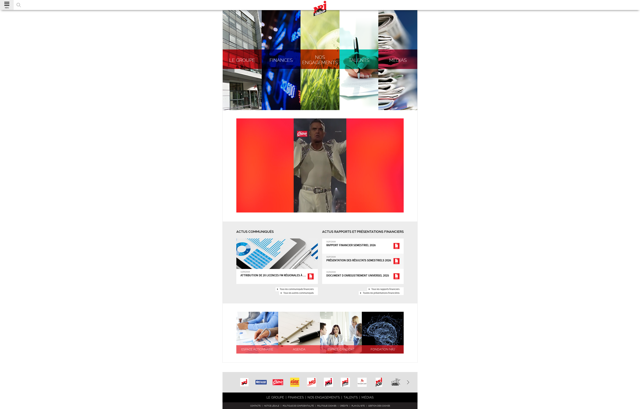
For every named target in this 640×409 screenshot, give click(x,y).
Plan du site (358, 406)
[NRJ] (244, 381)
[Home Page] (320, 5)
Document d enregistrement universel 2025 (357, 276)
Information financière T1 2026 (262, 275)
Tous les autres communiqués (298, 293)
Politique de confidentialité (298, 406)
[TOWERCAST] (362, 382)
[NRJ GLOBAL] (328, 382)
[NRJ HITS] (312, 382)
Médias (368, 397)
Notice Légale (271, 406)
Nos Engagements (324, 397)
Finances (296, 397)
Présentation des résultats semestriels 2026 (358, 260)
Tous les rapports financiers (385, 289)
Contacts (255, 406)
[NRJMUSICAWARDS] (396, 382)
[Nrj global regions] (345, 382)
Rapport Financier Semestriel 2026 (351, 245)
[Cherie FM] (278, 379)
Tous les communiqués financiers (297, 289)
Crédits (344, 406)
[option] (277, 261)
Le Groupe (275, 397)
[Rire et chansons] (295, 382)
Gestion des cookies (379, 406)
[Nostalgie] (261, 379)
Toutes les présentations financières (381, 293)
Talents (351, 397)
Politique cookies (326, 406)
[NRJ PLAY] (379, 382)
